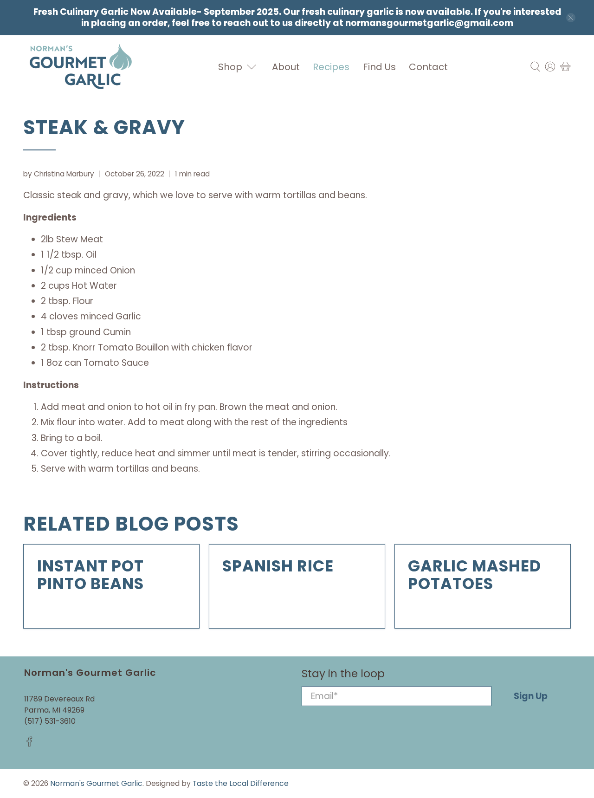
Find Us (379, 66)
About (286, 66)
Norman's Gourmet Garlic (96, 783)
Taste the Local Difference (241, 783)
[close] (570, 17)
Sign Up (531, 696)
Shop (230, 66)
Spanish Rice (278, 566)
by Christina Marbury (58, 174)
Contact (428, 66)
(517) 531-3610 (50, 721)
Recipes (331, 66)
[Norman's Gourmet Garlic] (81, 66)
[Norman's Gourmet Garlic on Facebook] (29, 744)
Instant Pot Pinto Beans (90, 575)
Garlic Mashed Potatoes (474, 575)
